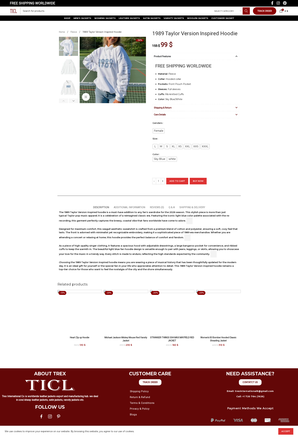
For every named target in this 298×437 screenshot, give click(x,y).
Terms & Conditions (142, 402)
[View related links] (189, 221)
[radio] (158, 131)
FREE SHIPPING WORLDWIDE (32, 3)
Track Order (264, 11)
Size (155, 138)
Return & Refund (140, 397)
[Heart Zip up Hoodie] (79, 312)
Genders (157, 123)
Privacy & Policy (140, 408)
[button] (63, 100)
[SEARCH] (246, 11)
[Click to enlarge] (86, 97)
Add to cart (177, 181)
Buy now (198, 181)
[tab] (101, 206)
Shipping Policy (139, 391)
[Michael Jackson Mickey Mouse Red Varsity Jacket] (126, 312)
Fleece (74, 32)
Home (62, 32)
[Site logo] (13, 11)
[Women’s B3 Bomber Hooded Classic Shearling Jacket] (218, 312)
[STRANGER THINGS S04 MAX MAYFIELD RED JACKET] (172, 312)
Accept (285, 431)
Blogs (133, 414)
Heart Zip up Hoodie (79, 337)
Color (156, 154)
